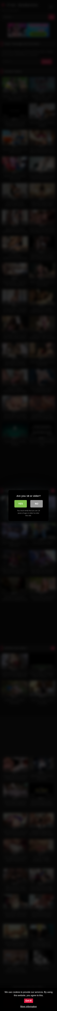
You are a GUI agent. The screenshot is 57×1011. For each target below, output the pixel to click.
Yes (20, 504)
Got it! (28, 1000)
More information (28, 1006)
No (36, 504)
